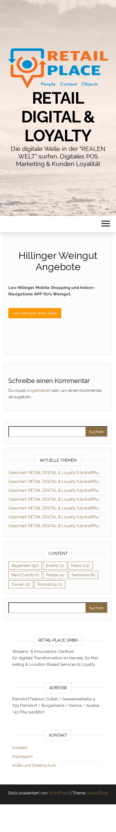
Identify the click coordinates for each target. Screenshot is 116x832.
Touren (20, 584)
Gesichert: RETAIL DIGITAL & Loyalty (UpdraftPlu (53, 472)
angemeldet (38, 390)
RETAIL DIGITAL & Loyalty (57, 117)
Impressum (22, 756)
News (80, 565)
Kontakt (19, 747)
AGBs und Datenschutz (34, 765)
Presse (55, 575)
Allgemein (25, 565)
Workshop (49, 584)
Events (55, 565)
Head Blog (97, 793)
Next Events (25, 575)
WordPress (59, 793)
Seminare (83, 575)
